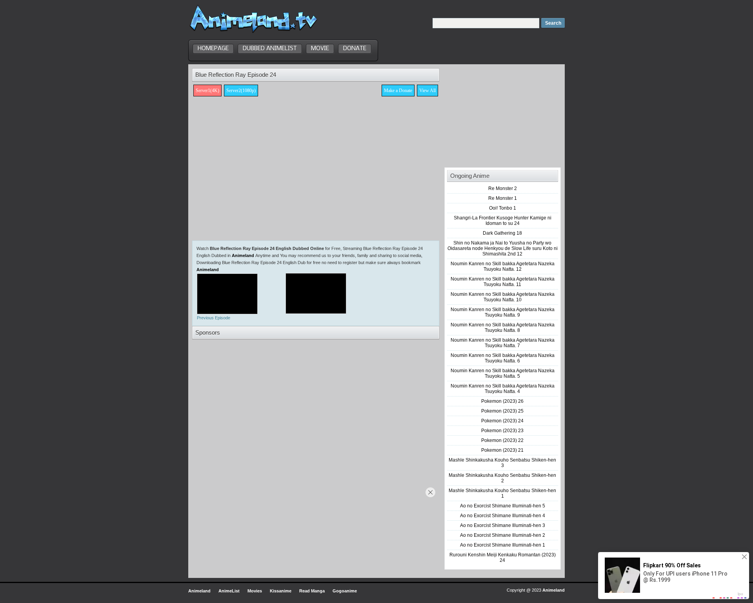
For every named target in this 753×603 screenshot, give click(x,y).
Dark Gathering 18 (502, 233)
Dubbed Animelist (270, 48)
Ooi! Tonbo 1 (502, 208)
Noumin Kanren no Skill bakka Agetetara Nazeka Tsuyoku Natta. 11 (503, 281)
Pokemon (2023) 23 (502, 430)
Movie (320, 48)
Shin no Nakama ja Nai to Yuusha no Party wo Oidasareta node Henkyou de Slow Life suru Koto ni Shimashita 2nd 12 (502, 248)
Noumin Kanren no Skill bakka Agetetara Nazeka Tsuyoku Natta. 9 (503, 312)
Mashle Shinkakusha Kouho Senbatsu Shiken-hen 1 (502, 493)
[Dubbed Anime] (253, 33)
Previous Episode (213, 317)
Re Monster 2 (502, 188)
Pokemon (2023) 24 (502, 421)
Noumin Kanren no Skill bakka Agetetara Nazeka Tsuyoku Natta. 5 (503, 373)
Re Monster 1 (502, 198)
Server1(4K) (207, 90)
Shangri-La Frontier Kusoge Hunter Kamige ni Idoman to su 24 (502, 220)
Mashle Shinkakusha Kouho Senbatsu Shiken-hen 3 (502, 462)
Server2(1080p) (241, 90)
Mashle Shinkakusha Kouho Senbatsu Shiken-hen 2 (502, 478)
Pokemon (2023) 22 (502, 440)
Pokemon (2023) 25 (502, 411)
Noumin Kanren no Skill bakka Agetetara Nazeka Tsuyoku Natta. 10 (503, 297)
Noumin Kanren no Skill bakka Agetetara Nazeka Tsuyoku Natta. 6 (503, 358)
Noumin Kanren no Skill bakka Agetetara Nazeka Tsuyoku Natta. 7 (503, 342)
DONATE (354, 48)
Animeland (243, 255)
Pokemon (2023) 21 (502, 450)
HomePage (213, 48)
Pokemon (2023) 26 (502, 401)
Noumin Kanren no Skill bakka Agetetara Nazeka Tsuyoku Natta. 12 (503, 266)
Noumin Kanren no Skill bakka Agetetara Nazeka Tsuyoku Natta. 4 (503, 388)
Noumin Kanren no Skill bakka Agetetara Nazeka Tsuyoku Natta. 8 (503, 327)
